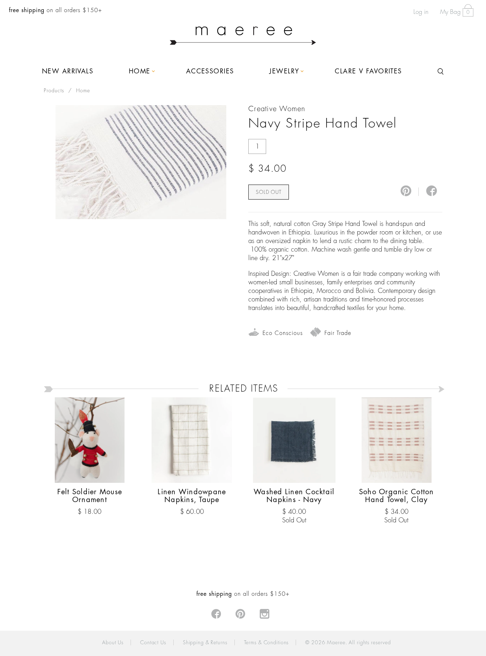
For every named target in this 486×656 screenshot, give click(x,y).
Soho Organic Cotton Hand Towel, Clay (396, 495)
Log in (420, 12)
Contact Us (153, 642)
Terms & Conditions (266, 642)
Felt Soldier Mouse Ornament (89, 495)
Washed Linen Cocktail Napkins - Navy (294, 495)
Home (83, 90)
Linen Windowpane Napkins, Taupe (192, 495)
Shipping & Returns (205, 642)
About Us (112, 642)
